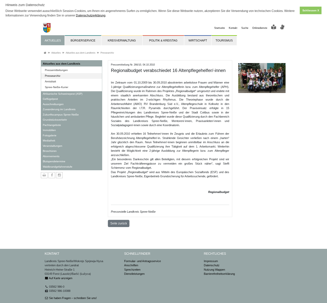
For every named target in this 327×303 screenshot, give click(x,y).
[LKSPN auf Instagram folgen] (59, 175)
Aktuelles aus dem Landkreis (80, 53)
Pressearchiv (107, 53)
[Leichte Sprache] (273, 28)
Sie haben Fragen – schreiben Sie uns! (72, 298)
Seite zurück (118, 223)
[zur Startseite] (46, 27)
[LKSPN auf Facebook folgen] (51, 175)
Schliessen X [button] (310, 10)
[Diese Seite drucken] (44, 175)
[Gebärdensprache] (282, 28)
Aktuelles (56, 53)
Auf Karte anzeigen (60, 278)
